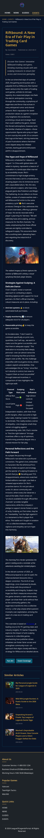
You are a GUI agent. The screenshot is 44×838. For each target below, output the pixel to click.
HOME (7, 13)
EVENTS (35, 13)
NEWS (16, 13)
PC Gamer (30, 624)
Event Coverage (24, 661)
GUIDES (25, 13)
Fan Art (10, 661)
